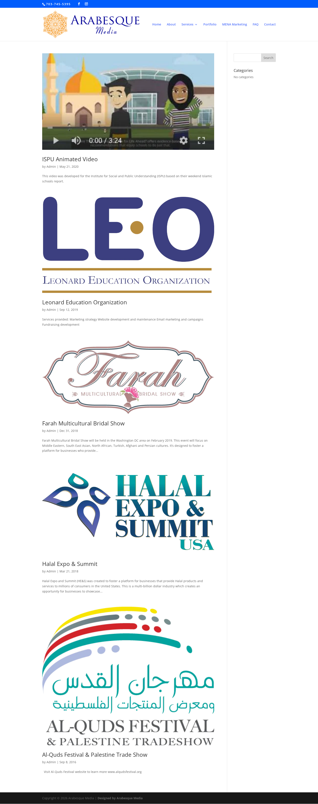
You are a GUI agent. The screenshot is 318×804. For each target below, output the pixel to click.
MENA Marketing (234, 24)
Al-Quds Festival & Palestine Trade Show (94, 754)
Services (187, 24)
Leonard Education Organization (84, 302)
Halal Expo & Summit (69, 564)
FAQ (256, 24)
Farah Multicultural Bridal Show (83, 423)
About (171, 24)
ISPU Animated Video (70, 159)
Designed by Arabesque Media (120, 798)
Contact (270, 24)
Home (156, 24)
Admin (51, 166)
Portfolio (210, 24)
